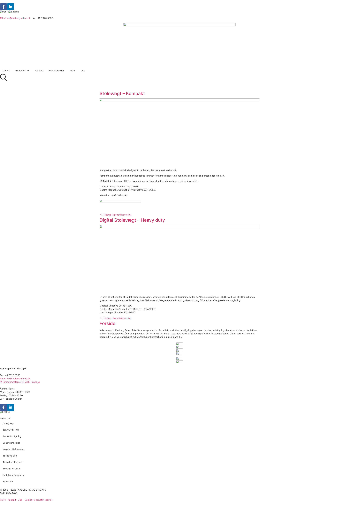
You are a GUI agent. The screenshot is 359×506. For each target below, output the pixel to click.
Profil (72, 70)
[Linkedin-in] (10, 6)
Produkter (20, 70)
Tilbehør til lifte (11, 429)
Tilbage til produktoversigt (116, 214)
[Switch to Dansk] (4, 11)
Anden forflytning (12, 436)
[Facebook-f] (3, 6)
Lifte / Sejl (8, 423)
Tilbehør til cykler (12, 468)
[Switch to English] (14, 11)
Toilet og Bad (10, 455)
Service (39, 70)
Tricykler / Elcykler (13, 462)
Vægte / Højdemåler (13, 449)
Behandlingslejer (11, 442)
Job (83, 70)
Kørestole (8, 481)
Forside (107, 323)
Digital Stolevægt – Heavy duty (132, 220)
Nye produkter (56, 70)
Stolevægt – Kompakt (122, 93)
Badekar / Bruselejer (13, 475)
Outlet (6, 70)
